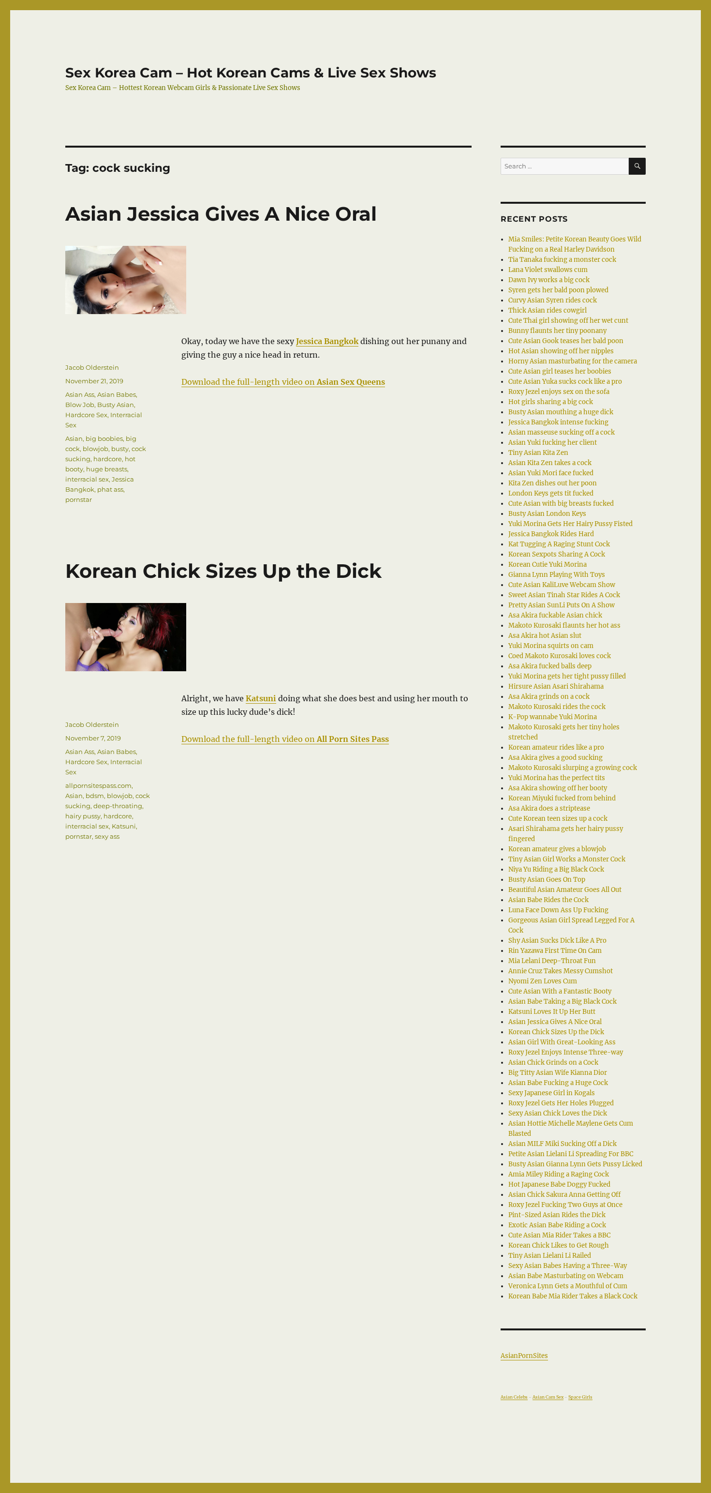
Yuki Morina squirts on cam (550, 646)
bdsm (95, 795)
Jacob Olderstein (92, 367)
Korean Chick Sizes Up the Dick (223, 571)
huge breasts (106, 469)
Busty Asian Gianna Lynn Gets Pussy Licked (575, 1164)
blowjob (95, 448)
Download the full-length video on (283, 382)
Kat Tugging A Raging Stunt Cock (559, 544)
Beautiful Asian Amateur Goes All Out (565, 890)
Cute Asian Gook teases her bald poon (565, 341)
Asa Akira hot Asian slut (544, 636)
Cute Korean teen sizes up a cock (557, 818)
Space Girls (580, 1397)
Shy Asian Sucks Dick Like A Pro (557, 940)
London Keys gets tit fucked (550, 493)
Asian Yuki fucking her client (552, 442)
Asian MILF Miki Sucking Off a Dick (562, 1144)
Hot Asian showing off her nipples (561, 351)
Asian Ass (79, 394)
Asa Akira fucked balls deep (550, 666)
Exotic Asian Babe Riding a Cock (557, 1225)
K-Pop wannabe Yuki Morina (552, 717)
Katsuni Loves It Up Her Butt (551, 1012)
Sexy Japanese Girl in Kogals (551, 1093)
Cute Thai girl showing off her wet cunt (568, 321)
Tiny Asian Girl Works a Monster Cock (566, 859)
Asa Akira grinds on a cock (549, 697)
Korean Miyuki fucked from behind (562, 798)
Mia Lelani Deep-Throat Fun (552, 961)
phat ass (110, 489)
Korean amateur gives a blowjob (557, 849)
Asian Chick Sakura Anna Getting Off (564, 1195)
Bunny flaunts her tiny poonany (557, 331)
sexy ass (107, 836)
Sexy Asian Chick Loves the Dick (557, 1113)
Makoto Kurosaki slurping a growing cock (572, 768)
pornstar (78, 499)
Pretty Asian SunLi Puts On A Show (561, 605)
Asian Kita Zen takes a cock (550, 463)
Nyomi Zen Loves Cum (542, 981)
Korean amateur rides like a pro (556, 747)
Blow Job (79, 404)
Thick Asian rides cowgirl (547, 310)
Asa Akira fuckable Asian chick (555, 615)
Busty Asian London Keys (547, 514)
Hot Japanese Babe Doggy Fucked (559, 1184)
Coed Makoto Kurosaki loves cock (559, 656)
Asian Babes (116, 394)
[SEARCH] (637, 166)
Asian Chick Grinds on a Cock (553, 1062)
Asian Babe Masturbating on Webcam (565, 1276)
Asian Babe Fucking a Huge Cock (558, 1083)
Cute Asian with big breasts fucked (561, 503)
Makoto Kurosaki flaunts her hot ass (564, 625)
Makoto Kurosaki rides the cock (557, 707)
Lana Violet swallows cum (548, 270)
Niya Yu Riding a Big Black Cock (556, 869)
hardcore (107, 459)
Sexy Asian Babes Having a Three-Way (567, 1266)
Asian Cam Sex (548, 1397)
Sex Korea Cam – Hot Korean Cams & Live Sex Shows (250, 72)
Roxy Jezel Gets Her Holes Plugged (561, 1103)
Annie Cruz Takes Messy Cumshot (560, 971)
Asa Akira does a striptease (549, 808)
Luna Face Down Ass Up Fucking (558, 910)
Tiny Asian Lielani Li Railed (549, 1256)
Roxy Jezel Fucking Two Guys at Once (565, 1205)
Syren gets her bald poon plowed (558, 290)
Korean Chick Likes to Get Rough (558, 1245)
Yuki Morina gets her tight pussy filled (567, 676)
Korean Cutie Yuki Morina (547, 564)
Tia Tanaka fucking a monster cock (562, 260)
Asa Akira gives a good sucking (555, 758)
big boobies (104, 438)
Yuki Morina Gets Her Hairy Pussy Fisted (570, 524)
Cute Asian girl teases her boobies (559, 371)
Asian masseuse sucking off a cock (561, 432)
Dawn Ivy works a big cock (549, 280)
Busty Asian (115, 404)
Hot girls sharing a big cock (550, 402)
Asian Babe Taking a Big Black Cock (562, 1001)
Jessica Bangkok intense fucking (558, 422)
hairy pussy (83, 816)
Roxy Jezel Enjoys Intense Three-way (565, 1052)
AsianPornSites (524, 1356)
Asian (74, 438)
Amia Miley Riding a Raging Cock (558, 1174)
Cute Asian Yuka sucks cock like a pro (565, 381)
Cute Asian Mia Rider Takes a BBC (559, 1235)
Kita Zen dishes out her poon (552, 483)
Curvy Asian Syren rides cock (552, 300)
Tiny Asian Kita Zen (538, 453)
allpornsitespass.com (98, 785)
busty (120, 448)
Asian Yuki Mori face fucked (550, 473)
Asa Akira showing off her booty (557, 788)
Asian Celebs (514, 1397)
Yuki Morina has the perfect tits (556, 778)
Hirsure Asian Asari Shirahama (556, 686)
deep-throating (117, 806)
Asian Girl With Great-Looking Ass (562, 1042)
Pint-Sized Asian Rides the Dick (557, 1215)
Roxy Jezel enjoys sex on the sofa (558, 392)
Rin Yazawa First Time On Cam (555, 951)
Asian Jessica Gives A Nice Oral (221, 214)
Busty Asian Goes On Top (546, 879)
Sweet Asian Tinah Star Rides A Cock (564, 595)
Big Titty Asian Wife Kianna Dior (557, 1073)
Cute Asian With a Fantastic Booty (559, 991)
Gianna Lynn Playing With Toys (556, 575)
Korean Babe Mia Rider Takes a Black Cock (572, 1296)
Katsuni (124, 826)
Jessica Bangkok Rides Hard (551, 534)
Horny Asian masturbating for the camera (572, 361)
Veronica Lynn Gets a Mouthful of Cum (567, 1286)
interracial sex (87, 479)
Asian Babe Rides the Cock (548, 900)
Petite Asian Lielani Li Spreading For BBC (570, 1154)
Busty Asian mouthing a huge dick (560, 412)
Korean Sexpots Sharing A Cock (556, 554)
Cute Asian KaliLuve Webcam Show (561, 585)
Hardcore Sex (86, 415)
